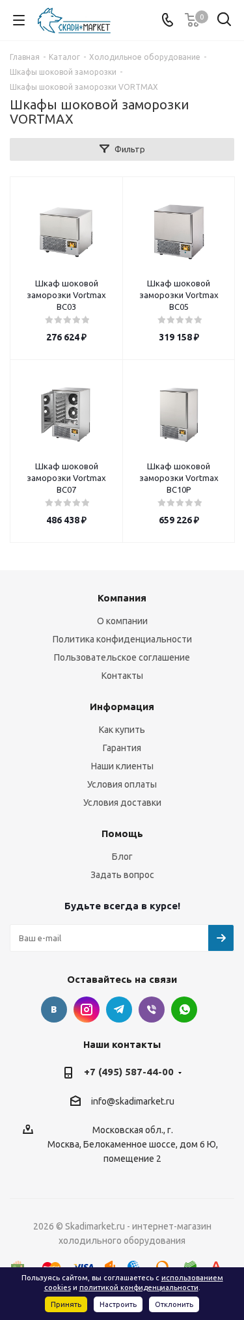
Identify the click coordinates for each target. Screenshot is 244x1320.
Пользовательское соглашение (122, 657)
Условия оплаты (122, 784)
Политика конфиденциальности (122, 639)
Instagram (87, 1010)
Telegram (119, 1010)
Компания (122, 597)
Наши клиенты (122, 766)
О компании (122, 621)
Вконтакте (54, 1010)
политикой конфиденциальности (138, 1287)
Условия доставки (122, 802)
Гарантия (122, 748)
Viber (152, 1010)
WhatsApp (184, 1010)
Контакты (122, 675)
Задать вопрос (122, 875)
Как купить (122, 729)
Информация (122, 706)
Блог (122, 856)
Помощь (122, 833)
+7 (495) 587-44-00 (129, 1071)
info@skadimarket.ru (132, 1101)
